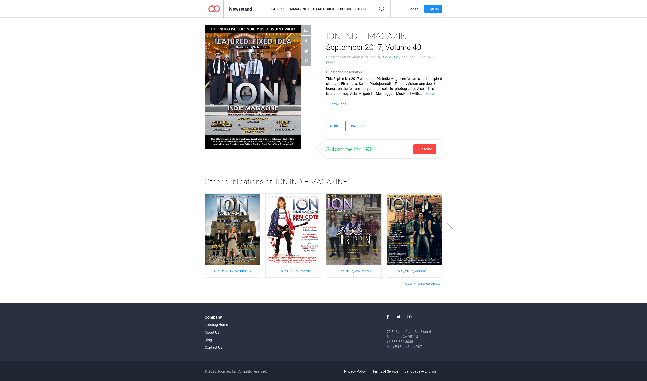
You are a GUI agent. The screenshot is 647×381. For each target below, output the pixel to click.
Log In (413, 9)
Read (334, 125)
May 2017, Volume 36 (414, 271)
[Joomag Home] (214, 8)
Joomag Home (216, 324)
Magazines (299, 9)
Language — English (420, 371)
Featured (277, 9)
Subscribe (425, 149)
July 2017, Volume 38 (293, 271)
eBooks (344, 9)
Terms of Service (385, 371)
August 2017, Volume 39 (232, 271)
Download (357, 125)
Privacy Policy (355, 371)
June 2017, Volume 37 (353, 271)
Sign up (433, 9)
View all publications (421, 284)
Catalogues (323, 9)
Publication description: (344, 72)
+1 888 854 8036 (400, 341)
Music (382, 57)
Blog (208, 339)
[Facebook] (388, 317)
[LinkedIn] (409, 317)
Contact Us (213, 347)
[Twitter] (399, 317)
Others (361, 9)
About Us (212, 332)
